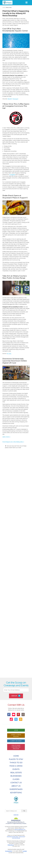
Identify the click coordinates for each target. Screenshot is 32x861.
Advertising (16, 793)
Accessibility (8, 851)
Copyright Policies (16, 837)
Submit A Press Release (16, 735)
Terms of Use (22, 836)
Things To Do (16, 763)
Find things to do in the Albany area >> (13, 441)
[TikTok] (11, 719)
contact (25, 851)
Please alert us (11, 844)
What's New (9, 7)
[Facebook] (9, 714)
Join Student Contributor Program (15, 747)
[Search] (24, 810)
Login (16, 730)
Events (16, 769)
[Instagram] (23, 714)
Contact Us (16, 783)
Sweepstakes (16, 789)
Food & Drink (16, 766)
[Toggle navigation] (26, 2)
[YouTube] (13, 714)
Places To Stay (16, 759)
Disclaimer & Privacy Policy (12, 836)
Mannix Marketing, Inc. (20, 829)
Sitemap (16, 814)
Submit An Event (16, 741)
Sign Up (14, 696)
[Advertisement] (16, 610)
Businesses (16, 776)
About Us (16, 786)
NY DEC (9, 353)
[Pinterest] (18, 714)
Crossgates (12, 174)
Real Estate (16, 773)
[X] (16, 719)
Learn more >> (6, 436)
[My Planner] (20, 719)
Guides (16, 779)
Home (3, 7)
